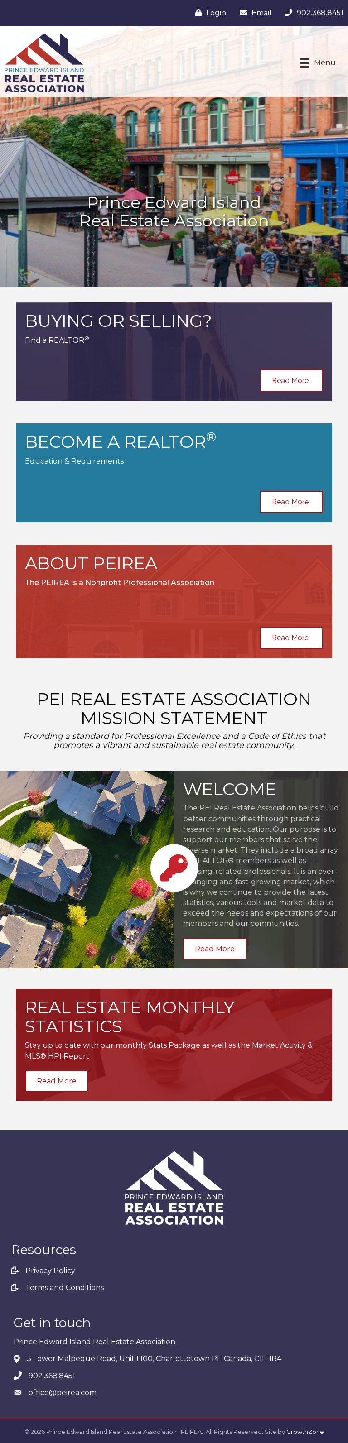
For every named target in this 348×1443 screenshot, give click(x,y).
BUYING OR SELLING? (118, 320)
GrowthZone (305, 1431)
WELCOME (229, 789)
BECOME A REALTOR (120, 441)
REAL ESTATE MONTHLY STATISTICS (129, 1017)
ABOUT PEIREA (91, 563)
